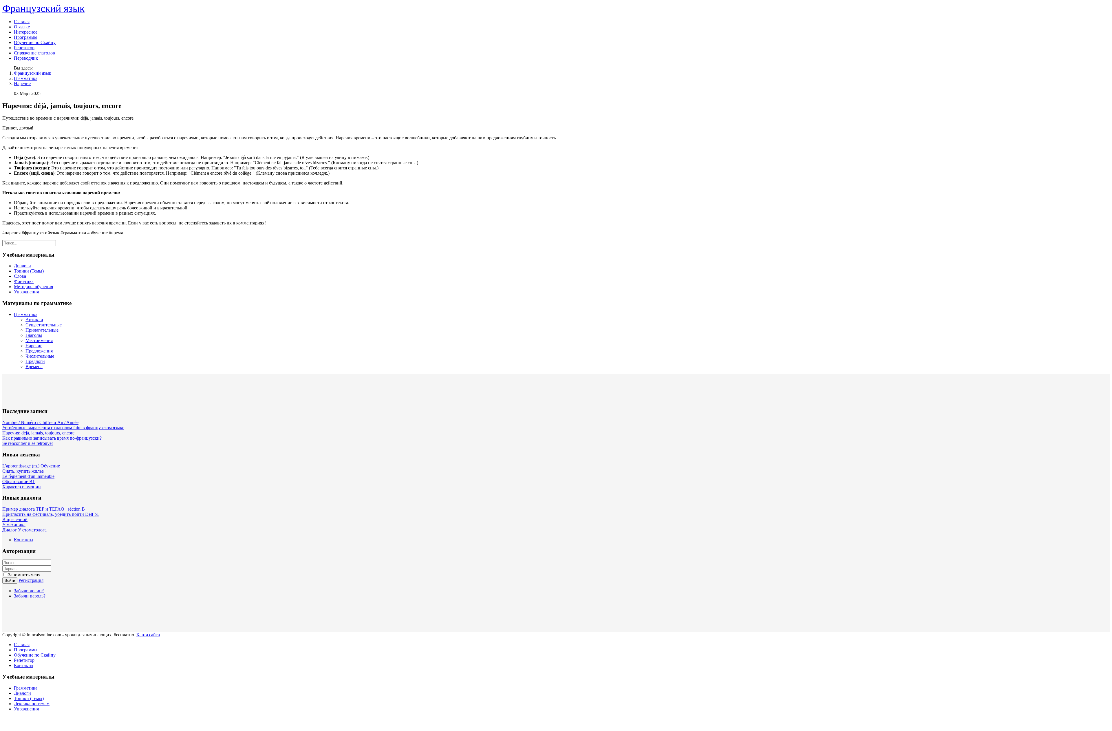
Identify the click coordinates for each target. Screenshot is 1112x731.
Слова (20, 276)
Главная (22, 21)
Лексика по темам (32, 703)
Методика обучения (33, 286)
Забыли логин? (29, 590)
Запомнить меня (24, 574)
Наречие (22, 83)
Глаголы (33, 335)
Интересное (25, 32)
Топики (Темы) (29, 270)
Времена (34, 366)
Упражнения (26, 291)
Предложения (39, 350)
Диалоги (22, 265)
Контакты (23, 539)
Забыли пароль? (29, 595)
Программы (25, 37)
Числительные (39, 356)
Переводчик (26, 58)
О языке (22, 26)
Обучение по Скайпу (35, 42)
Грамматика (25, 78)
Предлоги (35, 361)
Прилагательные (41, 330)
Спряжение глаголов (34, 52)
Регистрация (31, 580)
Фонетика (24, 281)
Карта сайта (148, 634)
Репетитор (24, 47)
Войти (10, 580)
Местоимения (39, 340)
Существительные (43, 324)
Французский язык (32, 73)
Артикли (34, 319)
